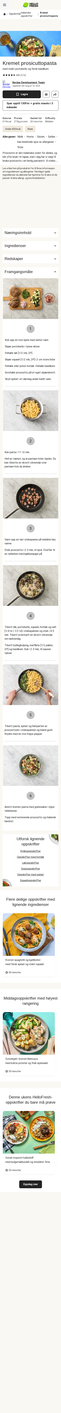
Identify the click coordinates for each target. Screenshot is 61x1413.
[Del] (55, 94)
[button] (30, 245)
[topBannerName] (31, 25)
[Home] (5, 14)
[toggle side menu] (4, 5)
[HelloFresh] (30, 4)
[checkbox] (4, 75)
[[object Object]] (46, 94)
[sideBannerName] (30, 204)
